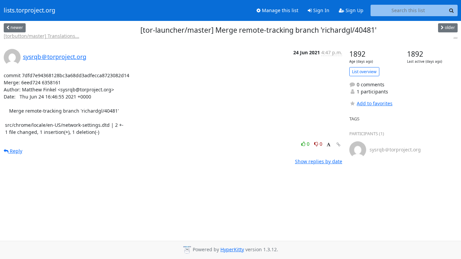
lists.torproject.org (29, 10)
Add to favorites (374, 103)
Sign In (320, 10)
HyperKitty (232, 249)
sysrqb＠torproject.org (54, 57)
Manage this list (279, 10)
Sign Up (353, 10)
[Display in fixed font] (328, 144)
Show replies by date (318, 161)
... (456, 36)
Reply (15, 151)
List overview (364, 72)
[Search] (451, 10)
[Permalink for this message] (338, 144)
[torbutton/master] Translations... (41, 36)
